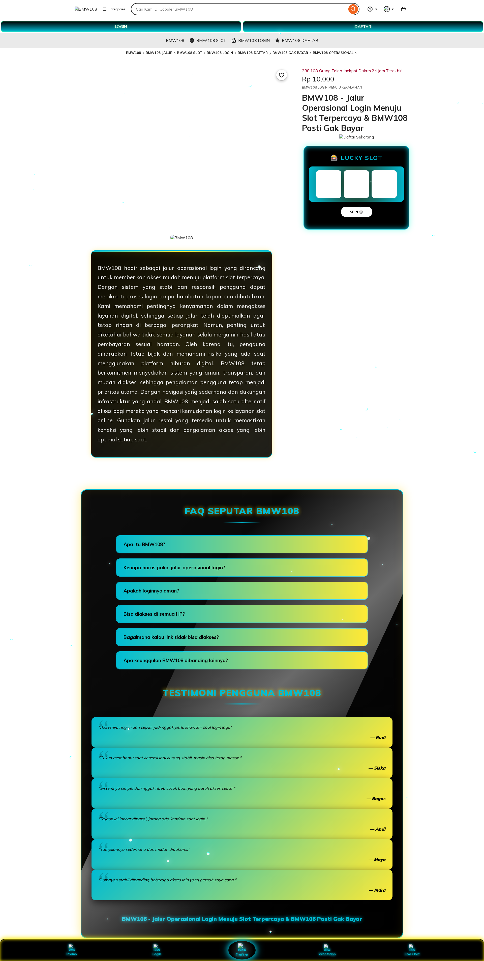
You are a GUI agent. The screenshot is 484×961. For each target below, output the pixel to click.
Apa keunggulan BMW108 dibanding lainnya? (176, 660)
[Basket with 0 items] (403, 9)
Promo (72, 954)
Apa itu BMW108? (144, 544)
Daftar (242, 954)
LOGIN (121, 26)
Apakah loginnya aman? (151, 591)
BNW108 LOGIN (220, 53)
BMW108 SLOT (189, 53)
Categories (117, 9)
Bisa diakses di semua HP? (154, 614)
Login (157, 954)
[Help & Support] (372, 9)
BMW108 (133, 53)
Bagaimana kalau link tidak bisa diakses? (171, 637)
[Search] (353, 9)
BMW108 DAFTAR (253, 53)
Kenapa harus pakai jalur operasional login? (174, 567)
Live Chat (412, 954)
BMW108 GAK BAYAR (290, 53)
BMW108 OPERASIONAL (333, 53)
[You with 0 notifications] (389, 9)
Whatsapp (327, 954)
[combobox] (239, 9)
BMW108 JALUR (159, 53)
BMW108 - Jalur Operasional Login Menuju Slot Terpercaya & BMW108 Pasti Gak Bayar (242, 918)
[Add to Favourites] (281, 75)
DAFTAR (363, 26)
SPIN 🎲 (356, 212)
